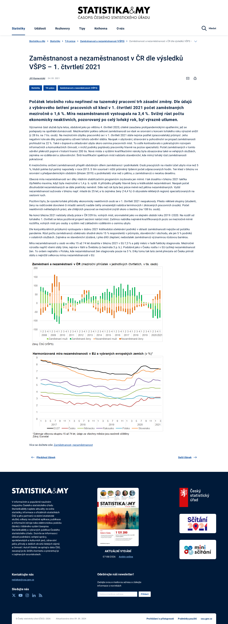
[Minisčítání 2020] (197, 549)
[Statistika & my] (114, 13)
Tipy (82, 28)
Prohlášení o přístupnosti (160, 618)
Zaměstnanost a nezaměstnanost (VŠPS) (102, 41)
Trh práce (70, 41)
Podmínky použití (187, 618)
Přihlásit (145, 594)
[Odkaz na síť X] (14, 595)
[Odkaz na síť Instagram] (27, 595)
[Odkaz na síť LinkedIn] (34, 595)
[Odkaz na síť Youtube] (21, 595)
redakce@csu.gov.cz (23, 579)
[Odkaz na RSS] (41, 595)
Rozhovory (62, 28)
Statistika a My (37, 41)
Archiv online (126, 556)
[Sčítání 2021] (197, 523)
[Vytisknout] (195, 78)
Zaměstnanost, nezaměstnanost (73, 444)
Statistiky (18, 28)
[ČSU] (194, 497)
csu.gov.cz (206, 618)
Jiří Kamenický (37, 78)
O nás (120, 28)
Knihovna (100, 28)
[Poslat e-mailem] (187, 78)
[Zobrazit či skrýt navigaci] (195, 41)
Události (40, 28)
